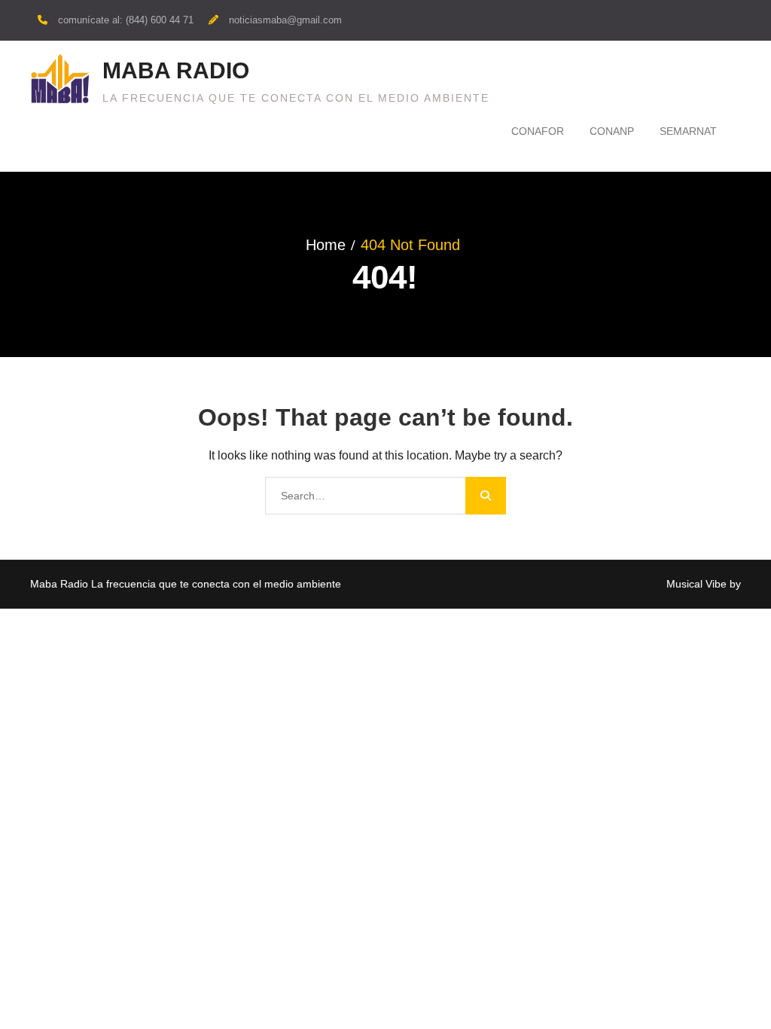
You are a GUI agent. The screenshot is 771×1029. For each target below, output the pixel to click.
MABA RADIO (175, 70)
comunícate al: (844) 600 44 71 (126, 20)
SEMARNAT (688, 131)
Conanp (612, 131)
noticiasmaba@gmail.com (285, 20)
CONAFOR (537, 131)
